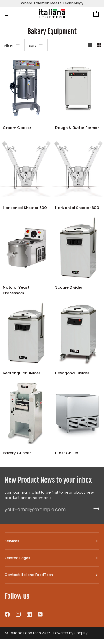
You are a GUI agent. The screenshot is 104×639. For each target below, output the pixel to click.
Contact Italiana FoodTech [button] (29, 574)
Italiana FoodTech (25, 632)
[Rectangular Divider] (26, 333)
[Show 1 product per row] (89, 45)
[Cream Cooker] (26, 88)
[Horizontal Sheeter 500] (26, 168)
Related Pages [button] (17, 557)
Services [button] (12, 540)
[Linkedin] (29, 614)
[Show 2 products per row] (99, 45)
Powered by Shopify (70, 632)
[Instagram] (18, 614)
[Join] (94, 508)
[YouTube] (40, 614)
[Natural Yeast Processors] (26, 248)
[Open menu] (13, 14)
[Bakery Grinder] (26, 413)
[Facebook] (7, 614)
